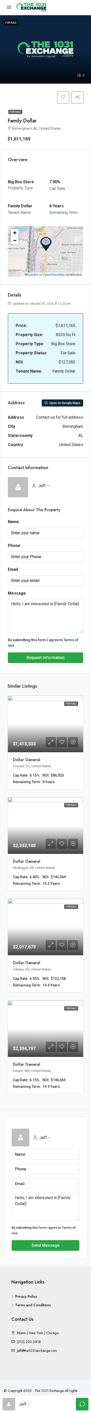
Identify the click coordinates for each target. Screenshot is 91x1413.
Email (13, 569)
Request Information (46, 657)
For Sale (15, 112)
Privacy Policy (26, 1296)
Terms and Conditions (33, 1305)
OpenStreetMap (54, 274)
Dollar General (26, 760)
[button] (46, 244)
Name (13, 521)
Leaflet (33, 274)
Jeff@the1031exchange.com (37, 1350)
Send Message (45, 1245)
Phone (14, 545)
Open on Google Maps (64, 403)
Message (17, 593)
